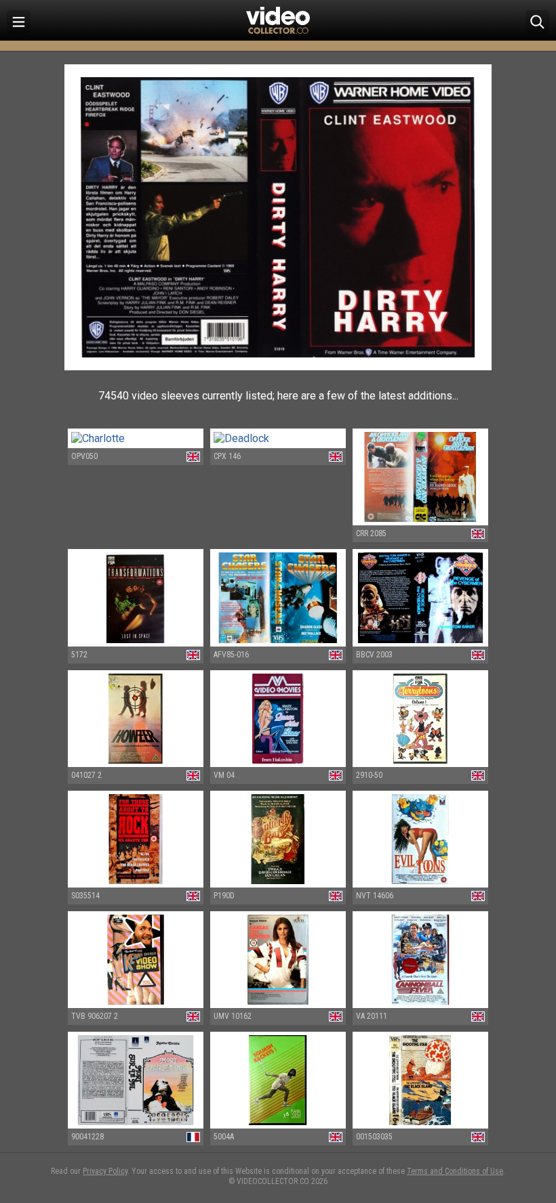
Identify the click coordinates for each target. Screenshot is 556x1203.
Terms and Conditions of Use (455, 1171)
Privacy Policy (105, 1171)
